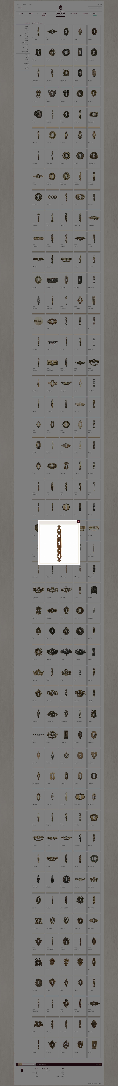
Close (78, 521)
